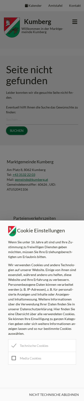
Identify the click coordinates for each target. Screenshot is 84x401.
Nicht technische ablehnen (54, 395)
